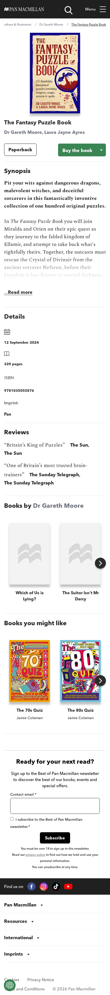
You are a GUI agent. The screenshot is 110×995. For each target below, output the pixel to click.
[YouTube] (68, 887)
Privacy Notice (40, 979)
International (18, 937)
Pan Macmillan (20, 905)
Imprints (13, 954)
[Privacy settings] (10, 985)
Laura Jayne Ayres (64, 132)
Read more (20, 292)
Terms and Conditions (24, 988)
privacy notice (35, 855)
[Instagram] (44, 886)
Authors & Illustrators (16, 24)
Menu (90, 9)
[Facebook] (31, 886)
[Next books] (100, 563)
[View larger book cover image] (55, 73)
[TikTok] (56, 886)
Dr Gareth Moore (51, 24)
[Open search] (68, 10)
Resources (15, 921)
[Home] (24, 9)
